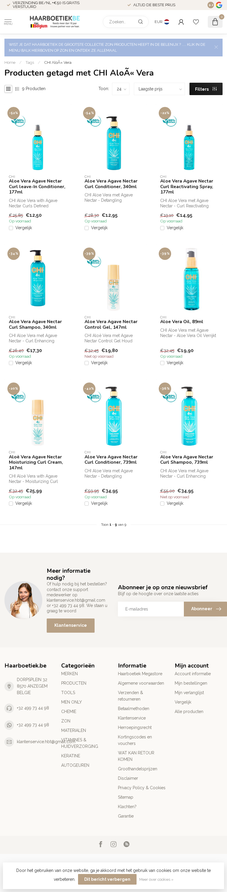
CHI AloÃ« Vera (58, 62)
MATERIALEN (73, 730)
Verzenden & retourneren (130, 695)
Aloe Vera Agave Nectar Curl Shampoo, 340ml (35, 324)
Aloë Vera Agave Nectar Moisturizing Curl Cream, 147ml (36, 462)
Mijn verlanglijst (189, 692)
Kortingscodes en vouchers (135, 740)
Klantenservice (70, 625)
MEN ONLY (71, 702)
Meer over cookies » (156, 879)
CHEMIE (68, 711)
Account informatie (193, 673)
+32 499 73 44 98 (33, 708)
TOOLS (68, 692)
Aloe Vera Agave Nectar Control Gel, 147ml (111, 324)
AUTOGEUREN (75, 765)
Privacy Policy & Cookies (142, 787)
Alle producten (189, 711)
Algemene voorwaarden (141, 683)
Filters (202, 89)
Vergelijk (23, 228)
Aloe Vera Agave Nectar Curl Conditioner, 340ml (111, 183)
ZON (65, 721)
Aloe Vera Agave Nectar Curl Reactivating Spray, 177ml (186, 186)
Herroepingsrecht (135, 727)
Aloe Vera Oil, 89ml (181, 321)
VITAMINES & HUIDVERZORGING (79, 743)
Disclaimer (128, 778)
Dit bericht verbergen (107, 879)
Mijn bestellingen (191, 683)
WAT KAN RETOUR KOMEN (136, 756)
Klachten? (127, 806)
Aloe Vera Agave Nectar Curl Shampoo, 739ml (186, 459)
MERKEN (69, 673)
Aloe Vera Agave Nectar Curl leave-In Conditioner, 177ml (37, 186)
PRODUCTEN (73, 683)
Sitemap (125, 797)
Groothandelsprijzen (137, 768)
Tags (29, 62)
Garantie (126, 816)
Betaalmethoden (133, 708)
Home (9, 62)
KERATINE (70, 755)
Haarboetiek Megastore (140, 673)
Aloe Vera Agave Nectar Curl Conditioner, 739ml (111, 459)
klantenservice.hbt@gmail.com (46, 741)
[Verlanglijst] (196, 22)
